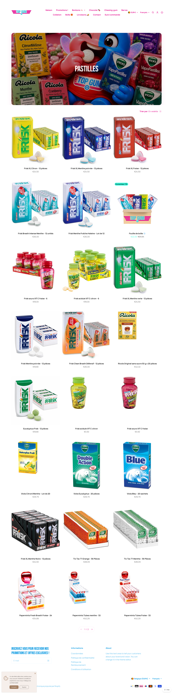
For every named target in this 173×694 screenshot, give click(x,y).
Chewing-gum (110, 10)
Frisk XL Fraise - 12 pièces (137, 168)
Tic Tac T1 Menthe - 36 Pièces (137, 558)
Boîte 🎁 (69, 14)
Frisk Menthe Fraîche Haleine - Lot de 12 (86, 233)
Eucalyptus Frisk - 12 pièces (35, 428)
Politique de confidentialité (82, 658)
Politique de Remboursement (78, 663)
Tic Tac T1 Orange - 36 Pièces (86, 558)
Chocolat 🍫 (94, 10)
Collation (57, 14)
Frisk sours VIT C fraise (137, 428)
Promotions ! (62, 10)
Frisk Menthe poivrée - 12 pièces (35, 363)
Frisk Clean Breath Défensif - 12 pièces (86, 363)
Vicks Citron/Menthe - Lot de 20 (35, 493)
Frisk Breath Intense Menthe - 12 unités (35, 233)
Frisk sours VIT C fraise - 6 (35, 298)
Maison (49, 10)
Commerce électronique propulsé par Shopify (42, 686)
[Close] (35, 673)
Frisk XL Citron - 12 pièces (35, 168)
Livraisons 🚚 (83, 14)
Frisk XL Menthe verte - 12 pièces (137, 298)
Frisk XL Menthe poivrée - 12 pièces (86, 168)
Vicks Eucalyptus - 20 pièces (87, 493)
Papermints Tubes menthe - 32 (87, 615)
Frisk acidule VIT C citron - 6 (86, 298)
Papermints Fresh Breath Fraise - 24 (35, 615)
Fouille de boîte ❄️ (137, 233)
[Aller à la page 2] (91, 629)
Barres (124, 10)
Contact (97, 14)
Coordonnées (77, 653)
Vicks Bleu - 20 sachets (137, 493)
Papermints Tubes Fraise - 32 (137, 615)
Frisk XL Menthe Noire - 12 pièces (35, 558)
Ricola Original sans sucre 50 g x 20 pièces (137, 363)
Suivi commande (112, 14)
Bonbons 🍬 (77, 10)
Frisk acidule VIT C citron (86, 428)
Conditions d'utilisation (81, 669)
